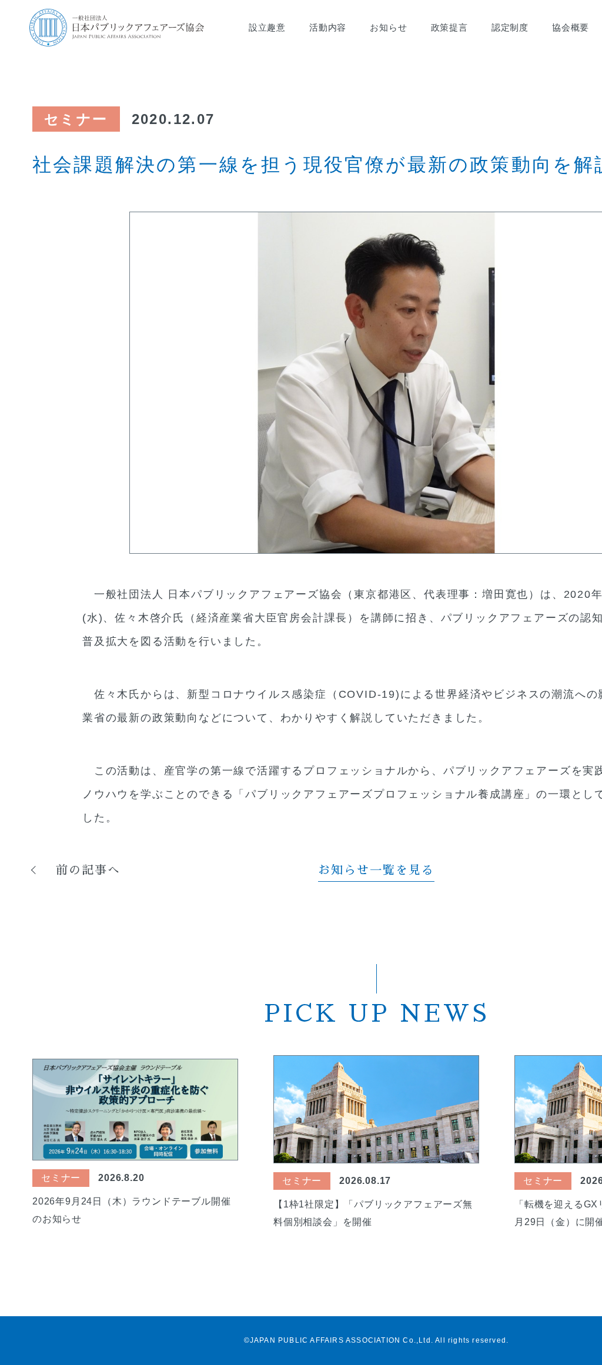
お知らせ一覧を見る (376, 870)
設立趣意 (267, 27)
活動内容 (327, 27)
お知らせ (388, 27)
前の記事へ (88, 870)
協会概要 (570, 27)
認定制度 (510, 27)
